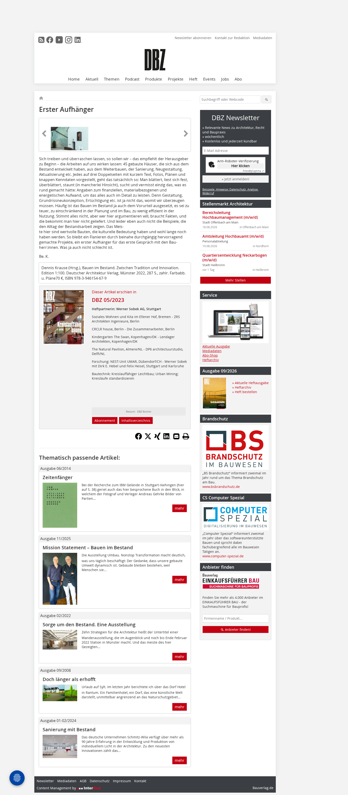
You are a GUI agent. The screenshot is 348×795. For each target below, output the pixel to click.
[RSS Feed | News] (41, 40)
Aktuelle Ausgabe (216, 346)
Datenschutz (100, 781)
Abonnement (104, 420)
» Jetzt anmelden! (235, 179)
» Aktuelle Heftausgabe (250, 383)
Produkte (153, 79)
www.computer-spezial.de (223, 556)
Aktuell (91, 79)
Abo (238, 79)
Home (74, 79)
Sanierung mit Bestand (69, 729)
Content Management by (57, 788)
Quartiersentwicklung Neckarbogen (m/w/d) (234, 258)
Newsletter (45, 781)
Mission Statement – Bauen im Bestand (88, 547)
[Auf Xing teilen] (157, 438)
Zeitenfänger (58, 477)
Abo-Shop (210, 355)
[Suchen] (266, 99)
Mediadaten (262, 38)
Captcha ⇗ (253, 171)
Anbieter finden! (237, 629)
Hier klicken (240, 166)
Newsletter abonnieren (193, 38)
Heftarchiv (210, 360)
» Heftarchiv (241, 387)
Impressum (122, 781)
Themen (111, 79)
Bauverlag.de (263, 788)
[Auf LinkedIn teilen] (167, 438)
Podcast (132, 79)
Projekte (175, 79)
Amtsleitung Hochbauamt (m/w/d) (233, 236)
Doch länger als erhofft (69, 679)
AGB (83, 781)
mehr (179, 508)
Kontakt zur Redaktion (232, 38)
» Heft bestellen (244, 392)
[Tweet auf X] (148, 438)
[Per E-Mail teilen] (176, 436)
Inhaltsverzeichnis (135, 420)
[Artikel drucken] (186, 436)
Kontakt (140, 781)
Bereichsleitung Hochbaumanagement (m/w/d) (230, 215)
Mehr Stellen (235, 280)
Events (209, 79)
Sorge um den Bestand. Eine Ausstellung (89, 624)
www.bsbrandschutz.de (221, 486)
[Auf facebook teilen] (138, 438)
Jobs (225, 79)
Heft (193, 79)
